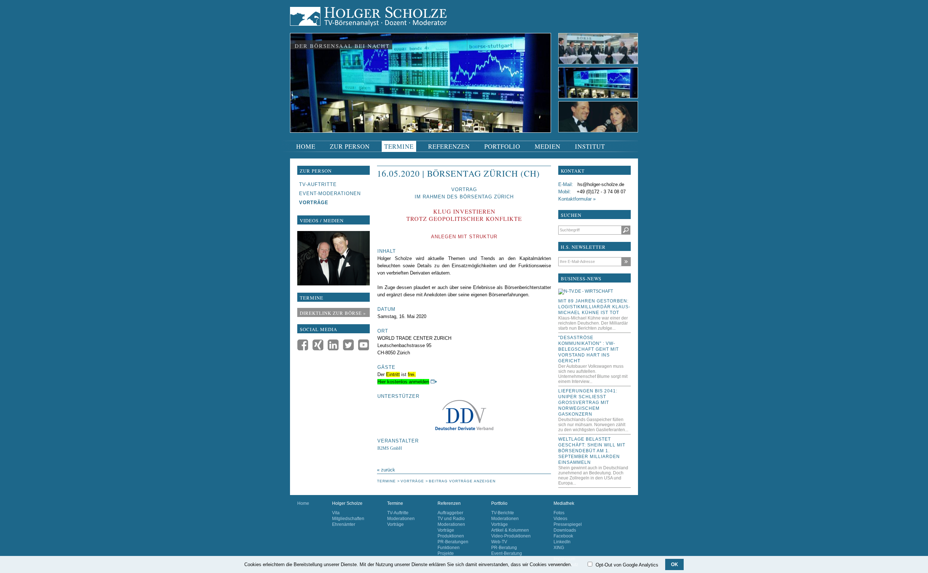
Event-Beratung (506, 553)
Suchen (625, 230)
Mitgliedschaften (348, 518)
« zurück (386, 470)
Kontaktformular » (577, 199)
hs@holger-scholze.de (600, 184)
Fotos (559, 512)
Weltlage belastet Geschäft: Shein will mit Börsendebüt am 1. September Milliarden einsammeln (591, 451)
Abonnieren (625, 261)
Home (303, 503)
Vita (336, 512)
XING (559, 547)
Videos (560, 518)
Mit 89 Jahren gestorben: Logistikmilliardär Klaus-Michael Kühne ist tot (594, 306)
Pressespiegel (568, 524)
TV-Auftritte (398, 512)
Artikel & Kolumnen (510, 530)
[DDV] (464, 415)
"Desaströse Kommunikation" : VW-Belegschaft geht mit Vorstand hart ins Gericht (588, 349)
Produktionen (451, 536)
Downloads (565, 530)
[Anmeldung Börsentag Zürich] (434, 381)
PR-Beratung (504, 547)
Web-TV (499, 541)
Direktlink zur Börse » (333, 313)
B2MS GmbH (389, 448)
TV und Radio (451, 518)
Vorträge (395, 524)
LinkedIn (562, 541)
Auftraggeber (450, 512)
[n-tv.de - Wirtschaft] (585, 291)
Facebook (563, 536)
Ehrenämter (343, 524)
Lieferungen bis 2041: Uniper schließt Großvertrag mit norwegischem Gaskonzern (587, 402)
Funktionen (449, 547)
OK (674, 564)
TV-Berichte (502, 512)
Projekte (446, 553)
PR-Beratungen (453, 541)
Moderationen (401, 518)
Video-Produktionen (511, 536)
